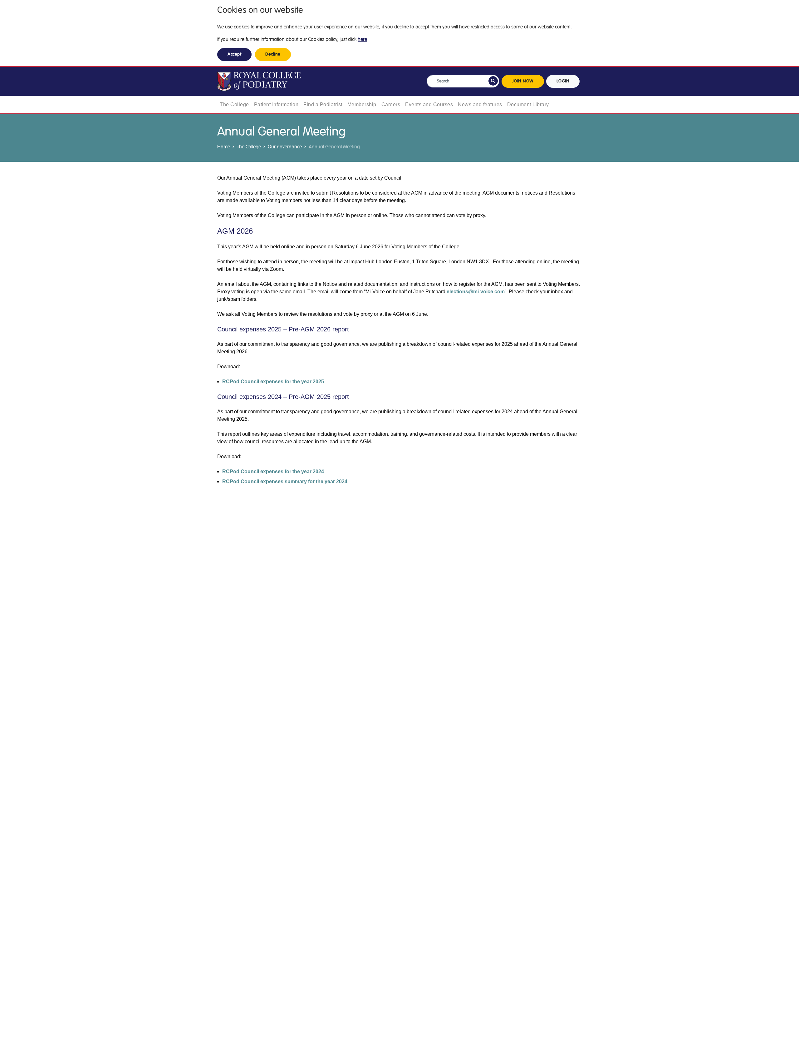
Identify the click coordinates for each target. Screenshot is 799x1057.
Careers (390, 104)
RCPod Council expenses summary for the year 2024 (284, 481)
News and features (480, 104)
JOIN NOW (523, 81)
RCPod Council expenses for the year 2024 (273, 471)
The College (234, 104)
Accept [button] (234, 54)
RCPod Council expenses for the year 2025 (273, 381)
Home (223, 146)
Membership (361, 104)
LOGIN (563, 81)
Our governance (285, 146)
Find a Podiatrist (322, 104)
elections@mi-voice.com (476, 291)
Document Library (528, 104)
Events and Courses (429, 104)
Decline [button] (273, 54)
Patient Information (276, 104)
